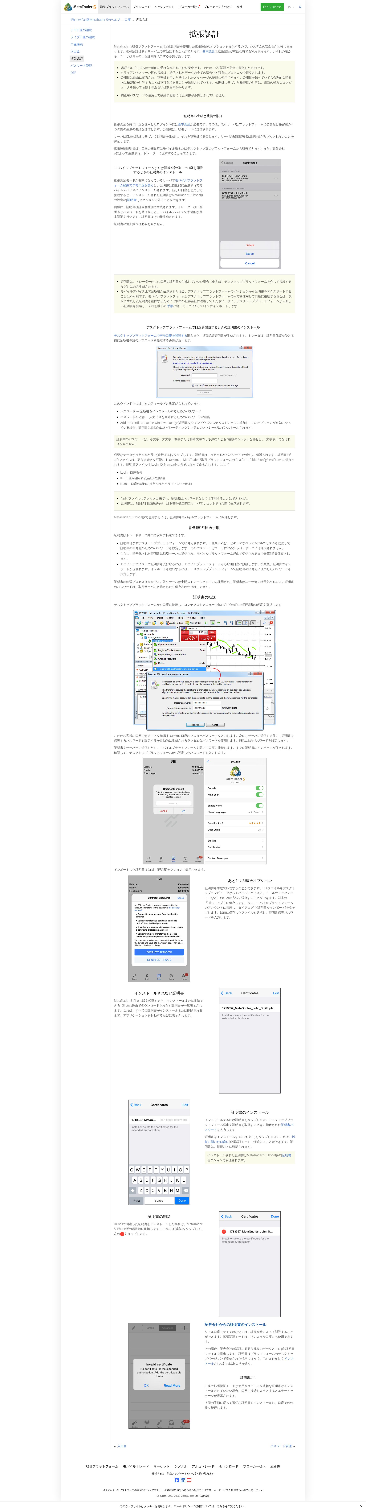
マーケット (161, 1466)
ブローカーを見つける (218, 7)
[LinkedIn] (183, 1480)
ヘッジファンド (164, 7)
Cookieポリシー (183, 1506)
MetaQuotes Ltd (189, 1495)
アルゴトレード (203, 1466)
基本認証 (208, 51)
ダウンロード (141, 7)
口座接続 (77, 44)
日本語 (289, 7)
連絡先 (275, 1466)
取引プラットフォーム (114, 7)
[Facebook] (177, 1480)
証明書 (286, 1155)
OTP (73, 73)
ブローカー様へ (189, 7)
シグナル (180, 1466)
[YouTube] (189, 1480)
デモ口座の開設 (81, 30)
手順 (170, 306)
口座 (128, 20)
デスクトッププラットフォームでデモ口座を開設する (150, 335)
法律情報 (204, 1495)
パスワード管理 (81, 66)
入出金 (75, 51)
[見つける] (300, 7)
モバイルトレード (136, 1466)
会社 (239, 7)
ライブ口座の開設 (83, 37)
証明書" (132, 200)
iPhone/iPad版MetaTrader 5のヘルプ (95, 20)
